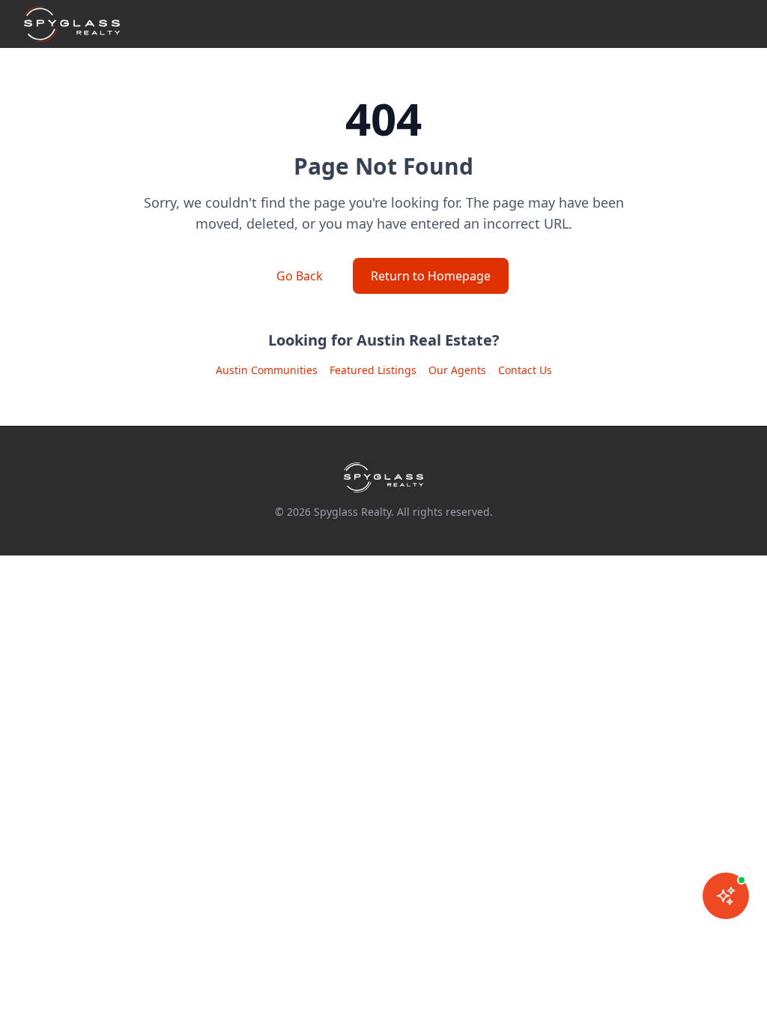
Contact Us (525, 370)
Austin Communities (267, 370)
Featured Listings (373, 370)
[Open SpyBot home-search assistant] (726, 896)
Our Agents (457, 370)
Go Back (299, 276)
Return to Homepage (431, 276)
